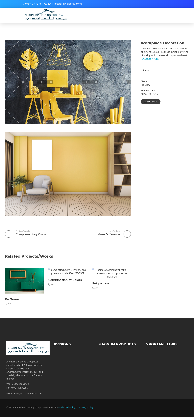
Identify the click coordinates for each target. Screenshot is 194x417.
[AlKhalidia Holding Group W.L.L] (45, 15)
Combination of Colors (65, 280)
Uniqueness (100, 283)
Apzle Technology (67, 407)
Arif (9, 303)
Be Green (12, 299)
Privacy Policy (86, 407)
